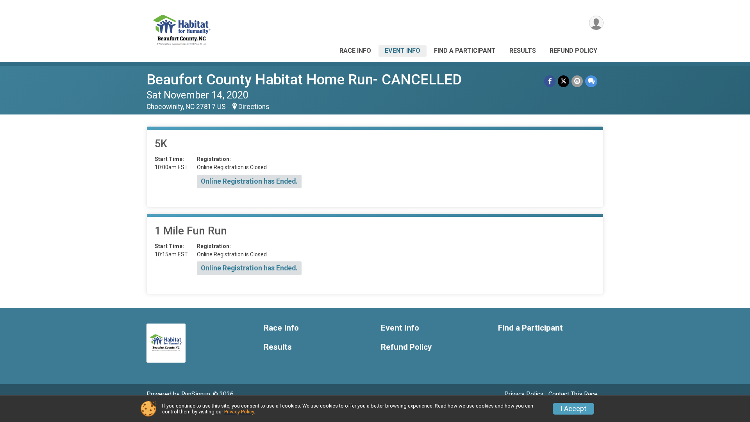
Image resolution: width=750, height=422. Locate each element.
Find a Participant (465, 50)
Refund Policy (573, 50)
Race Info (355, 50)
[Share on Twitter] (563, 81)
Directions (254, 107)
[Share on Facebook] (549, 81)
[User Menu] (596, 23)
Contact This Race (573, 394)
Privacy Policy (523, 394)
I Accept (573, 409)
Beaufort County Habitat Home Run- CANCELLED (304, 79)
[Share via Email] (577, 81)
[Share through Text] (591, 81)
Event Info (402, 50)
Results (522, 50)
